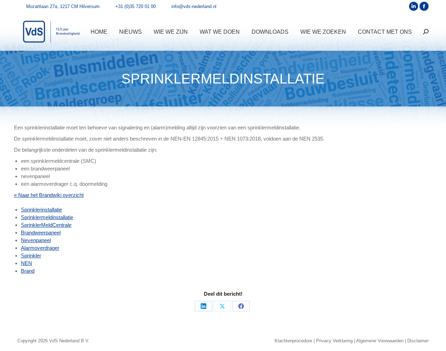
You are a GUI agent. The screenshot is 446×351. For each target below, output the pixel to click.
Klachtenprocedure (293, 340)
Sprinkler (31, 255)
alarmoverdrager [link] (49, 184)
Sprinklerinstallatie (41, 210)
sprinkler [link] (34, 127)
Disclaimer (418, 340)
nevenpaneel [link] (35, 176)
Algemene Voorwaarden (379, 340)
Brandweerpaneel (41, 233)
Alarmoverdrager (40, 248)
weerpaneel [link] (50, 168)
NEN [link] (176, 139)
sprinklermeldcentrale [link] (55, 161)
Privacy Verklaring (334, 340)
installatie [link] (44, 127)
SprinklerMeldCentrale (46, 225)
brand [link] (37, 168)
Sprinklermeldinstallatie (47, 217)
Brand (27, 271)
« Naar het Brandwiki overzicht (49, 195)
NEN (26, 263)
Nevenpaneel (36, 240)
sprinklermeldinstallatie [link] (273, 127)
